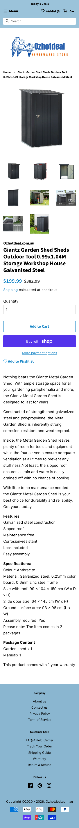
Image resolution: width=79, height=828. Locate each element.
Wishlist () (53, 11)
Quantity (10, 301)
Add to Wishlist (20, 361)
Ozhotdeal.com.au (59, 801)
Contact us (39, 707)
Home (7, 72)
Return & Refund (39, 765)
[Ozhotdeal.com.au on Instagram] (49, 786)
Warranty (39, 759)
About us (39, 701)
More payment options (39, 353)
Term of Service (39, 719)
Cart (72, 11)
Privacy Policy (39, 713)
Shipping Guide (39, 752)
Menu (13, 11)
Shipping (10, 289)
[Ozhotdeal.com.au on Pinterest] (39, 786)
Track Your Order (39, 746)
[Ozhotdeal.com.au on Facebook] (30, 786)
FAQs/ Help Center (39, 740)
